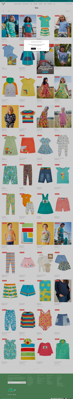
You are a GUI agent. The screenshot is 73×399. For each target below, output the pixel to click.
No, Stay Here (39, 48)
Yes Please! (33, 48)
